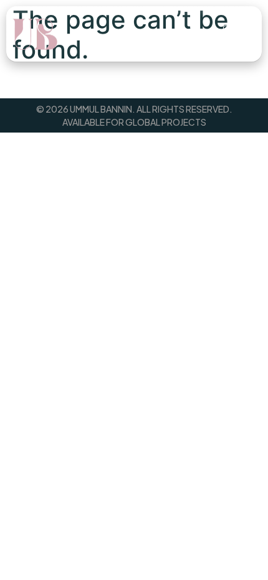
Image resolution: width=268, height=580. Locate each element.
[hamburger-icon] (237, 35)
